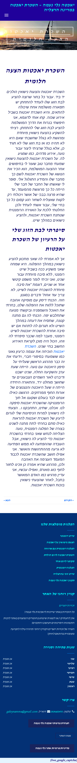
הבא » (7, 500)
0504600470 (56, 711)
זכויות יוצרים (66, 605)
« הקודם (68, 500)
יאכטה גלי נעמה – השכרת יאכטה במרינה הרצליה (42, 7)
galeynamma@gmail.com (21, 711)
